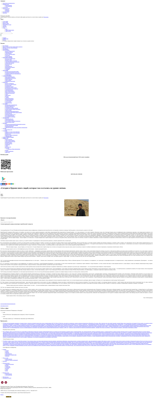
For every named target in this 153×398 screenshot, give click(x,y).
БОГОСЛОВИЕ (6, 50)
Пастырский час (8, 66)
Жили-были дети (8, 129)
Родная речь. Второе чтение (11, 87)
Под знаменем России (9, 115)
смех (14, 303)
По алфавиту (5, 48)
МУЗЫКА (5, 123)
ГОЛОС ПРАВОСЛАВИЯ (8, 137)
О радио (7, 350)
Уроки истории (8, 110)
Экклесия (7, 65)
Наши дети (7, 152)
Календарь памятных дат (10, 114)
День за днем (5, 357)
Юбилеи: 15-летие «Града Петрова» (12, 131)
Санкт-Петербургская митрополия (12, 61)
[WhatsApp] (13, 184)
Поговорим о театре (9, 86)
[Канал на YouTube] (6, 382)
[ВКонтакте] (1, 184)
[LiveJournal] (4, 184)
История (7, 368)
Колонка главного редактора (11, 60)
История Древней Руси (10, 106)
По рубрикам (5, 45)
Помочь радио (3, 185)
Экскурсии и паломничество (9, 3)
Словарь (7, 97)
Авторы (4, 25)
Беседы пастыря (8, 64)
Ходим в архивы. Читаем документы (12, 109)
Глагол (6, 94)
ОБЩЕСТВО (5, 38)
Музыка (6, 365)
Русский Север (8, 85)
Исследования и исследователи (11, 88)
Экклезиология (8, 53)
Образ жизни (8, 95)
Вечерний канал (8, 142)
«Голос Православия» (9, 30)
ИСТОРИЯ (5, 103)
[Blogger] (8, 184)
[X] (3, 184)
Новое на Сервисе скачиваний (11, 360)
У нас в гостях (8, 101)
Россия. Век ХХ (8, 113)
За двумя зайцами (8, 100)
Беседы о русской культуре (10, 84)
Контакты (5, 12)
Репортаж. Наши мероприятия (14, 149)
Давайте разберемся (9, 151)
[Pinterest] (6, 184)
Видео (6, 370)
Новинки (7, 9)
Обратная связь (8, 136)
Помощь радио (6, 4)
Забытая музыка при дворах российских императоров (16, 127)
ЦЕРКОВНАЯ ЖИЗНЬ (7, 57)
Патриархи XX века (9, 107)
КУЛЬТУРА (5, 82)
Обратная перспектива (10, 93)
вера (12, 303)
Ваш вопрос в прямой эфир (10, 354)
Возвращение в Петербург (10, 78)
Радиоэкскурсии (8, 102)
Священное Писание (9, 364)
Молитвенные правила (10, 67)
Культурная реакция (9, 98)
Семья (6, 145)
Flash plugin (46, 17)
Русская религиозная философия (12, 71)
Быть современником (9, 90)
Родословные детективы (10, 116)
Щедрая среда (8, 134)
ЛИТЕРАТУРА (6, 117)
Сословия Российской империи (11, 108)
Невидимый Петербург (10, 76)
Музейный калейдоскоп (10, 81)
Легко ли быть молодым (10, 141)
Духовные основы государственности (13, 73)
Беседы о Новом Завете (10, 51)
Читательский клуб (9, 118)
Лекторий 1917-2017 (7, 378)
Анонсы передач (8, 359)
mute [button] (2, 195)
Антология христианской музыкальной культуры (15, 124)
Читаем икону (8, 74)
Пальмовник (7, 68)
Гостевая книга (6, 11)
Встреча (7, 96)
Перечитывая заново (9, 120)
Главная (4, 37)
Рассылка (5, 361)
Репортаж (7, 147)
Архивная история (9, 89)
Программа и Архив (7, 24)
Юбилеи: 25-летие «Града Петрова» (10, 47)
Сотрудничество (8, 6)
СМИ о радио (8, 31)
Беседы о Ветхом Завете (10, 54)
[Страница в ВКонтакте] (2, 382)
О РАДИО (5, 130)
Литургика (7, 55)
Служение (7, 69)
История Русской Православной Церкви (13, 112)
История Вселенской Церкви (11, 104)
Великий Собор (8, 59)
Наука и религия (8, 139)
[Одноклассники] (9, 184)
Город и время (8, 80)
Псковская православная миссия (11, 111)
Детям (6, 369)
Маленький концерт (9, 126)
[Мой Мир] (11, 184)
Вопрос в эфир (6, 23)
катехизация (2, 303)
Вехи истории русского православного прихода (12, 46)
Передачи (5, 26)
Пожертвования (8, 5)
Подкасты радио (6, 8)
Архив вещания (8, 353)
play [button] (1, 194)
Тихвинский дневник (9, 62)
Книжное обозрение (9, 99)
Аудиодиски (5, 7)
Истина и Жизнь (8, 56)
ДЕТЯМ (4, 128)
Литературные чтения (9, 122)
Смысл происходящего (10, 140)
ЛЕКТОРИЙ (5, 70)
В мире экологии (8, 143)
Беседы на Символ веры (10, 58)
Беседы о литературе (9, 83)
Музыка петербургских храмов (11, 125)
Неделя (4, 39)
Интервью (7, 10)
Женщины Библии (9, 52)
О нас (4, 27)
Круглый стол (8, 146)
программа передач (4, 305)
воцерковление (8, 303)
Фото (6, 28)
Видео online (5, 22)
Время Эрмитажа (8, 79)
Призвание (7, 144)
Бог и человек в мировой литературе (12, 121)
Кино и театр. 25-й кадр (10, 92)
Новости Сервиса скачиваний (11, 135)
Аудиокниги (7, 367)
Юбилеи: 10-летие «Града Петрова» (12, 132)
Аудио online (5, 21)
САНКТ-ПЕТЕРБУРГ (7, 75)
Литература (7, 366)
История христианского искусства (12, 72)
